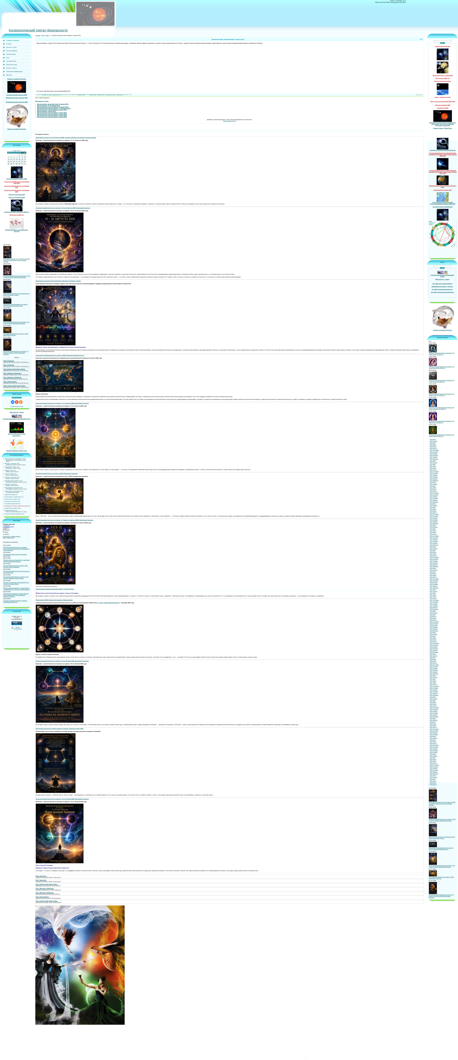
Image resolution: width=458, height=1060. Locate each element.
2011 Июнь (433, 466)
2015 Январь (433, 543)
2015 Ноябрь (433, 561)
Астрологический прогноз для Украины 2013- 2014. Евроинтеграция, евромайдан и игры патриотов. (16, 549)
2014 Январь (433, 521)
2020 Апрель (433, 656)
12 (11, 159)
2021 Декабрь (434, 691)
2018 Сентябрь (434, 622)
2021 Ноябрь (433, 689)
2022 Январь (433, 693)
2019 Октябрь (434, 645)
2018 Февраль (434, 609)
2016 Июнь (433, 573)
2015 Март (433, 546)
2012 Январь (433, 478)
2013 (43, 35)
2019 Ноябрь (433, 647)
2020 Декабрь (434, 670)
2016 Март (433, 568)
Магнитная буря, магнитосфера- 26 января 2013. (53, 107)
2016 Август (433, 577)
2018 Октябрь (434, 623)
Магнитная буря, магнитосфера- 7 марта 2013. (52, 114)
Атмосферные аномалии (12, 487)
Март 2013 (17, 150)
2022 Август (433, 706)
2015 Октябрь (434, 559)
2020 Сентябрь (434, 664)
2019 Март (433, 632)
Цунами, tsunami (10, 484)
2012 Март (433, 482)
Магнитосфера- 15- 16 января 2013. (48, 105)
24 (25, 161)
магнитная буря (101, 94)
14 (16, 159)
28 (16, 164)
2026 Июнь (433, 781)
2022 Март (433, 697)
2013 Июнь (433, 509)
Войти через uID (17, 397)
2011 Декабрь (434, 477)
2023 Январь (433, 715)
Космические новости (11, 508)
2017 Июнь (433, 595)
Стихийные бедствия (11, 503)
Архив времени (9, 510)
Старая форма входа (16, 406)
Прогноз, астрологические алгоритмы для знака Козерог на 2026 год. (441, 381)
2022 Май (432, 700)
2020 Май (432, 657)
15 (19, 159)
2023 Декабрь (434, 734)
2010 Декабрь (434, 455)
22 (19, 161)
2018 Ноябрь (433, 625)
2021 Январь (433, 672)
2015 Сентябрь (434, 557)
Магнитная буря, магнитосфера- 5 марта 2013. (52, 112)
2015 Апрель (433, 548)
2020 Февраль (434, 652)
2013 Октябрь (434, 516)
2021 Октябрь (434, 688)
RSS (404, 2)
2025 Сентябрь (434, 765)
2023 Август (433, 727)
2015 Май (432, 550)
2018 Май (432, 614)
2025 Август (433, 763)
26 (11, 164)
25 (8, 164)
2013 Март (433, 503)
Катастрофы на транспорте (13, 497)
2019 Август (433, 641)
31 (25, 164)
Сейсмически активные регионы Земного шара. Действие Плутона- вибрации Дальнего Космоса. (16, 595)
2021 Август (433, 684)
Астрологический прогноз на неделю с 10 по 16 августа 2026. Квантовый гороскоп (16, 276)
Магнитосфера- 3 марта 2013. (46, 111)
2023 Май (432, 722)
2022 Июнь (433, 702)
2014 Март (433, 525)
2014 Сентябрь (434, 536)
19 (11, 161)
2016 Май (432, 571)
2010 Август (433, 448)
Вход (400, 2)
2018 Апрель (433, 613)
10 (25, 157)
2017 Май (432, 593)
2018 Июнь (433, 616)
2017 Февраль (434, 588)
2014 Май (432, 529)
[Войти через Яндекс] (16, 402)
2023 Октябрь (434, 731)
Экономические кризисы (12, 480)
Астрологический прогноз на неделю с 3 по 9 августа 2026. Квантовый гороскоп (16, 322)
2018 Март (433, 611)
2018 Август (433, 620)
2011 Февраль (434, 459)
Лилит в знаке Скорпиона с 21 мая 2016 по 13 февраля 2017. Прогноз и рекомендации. (16, 588)
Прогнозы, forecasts (11, 501)
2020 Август (433, 663)
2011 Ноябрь (433, 475)
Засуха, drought (9, 474)
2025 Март (433, 754)
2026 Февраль (434, 774)
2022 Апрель (433, 698)
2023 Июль (433, 725)
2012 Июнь (433, 487)
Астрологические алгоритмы (13, 514)
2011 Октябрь (434, 473)
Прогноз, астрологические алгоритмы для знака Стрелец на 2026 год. (441, 394)
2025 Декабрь (434, 770)
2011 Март (433, 461)
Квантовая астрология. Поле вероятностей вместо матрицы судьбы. (16, 294)
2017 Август (433, 598)
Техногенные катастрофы (12, 491)
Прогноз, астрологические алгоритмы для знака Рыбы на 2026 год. (441, 353)
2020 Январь (433, 650)
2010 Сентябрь (434, 450)
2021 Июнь (433, 681)
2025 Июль (433, 761)
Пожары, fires (9, 470)
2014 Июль (433, 532)
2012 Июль (433, 489)
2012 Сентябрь (434, 493)
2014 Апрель (433, 527)
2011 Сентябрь (434, 471)
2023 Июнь (433, 723)
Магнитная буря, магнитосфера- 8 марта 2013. (52, 115)
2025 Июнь (433, 759)
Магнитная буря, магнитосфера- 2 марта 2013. (52, 110)
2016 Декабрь (434, 584)
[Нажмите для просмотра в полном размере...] (55, 201)
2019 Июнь (433, 638)
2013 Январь (433, 500)
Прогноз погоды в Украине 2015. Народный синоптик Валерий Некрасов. (16, 560)
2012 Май (432, 486)
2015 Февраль (434, 545)
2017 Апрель (433, 591)
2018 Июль (433, 618)
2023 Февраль (434, 716)
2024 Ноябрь (433, 749)
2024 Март (433, 736)
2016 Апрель (433, 570)
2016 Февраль (434, 566)
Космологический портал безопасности (38, 30)
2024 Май (432, 740)
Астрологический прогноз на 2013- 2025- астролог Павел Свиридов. (15, 566)
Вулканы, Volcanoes (11, 463)
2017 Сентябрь (434, 600)
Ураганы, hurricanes (11, 477)
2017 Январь (433, 586)
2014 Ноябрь (433, 539)
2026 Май (432, 779)
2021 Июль (433, 682)
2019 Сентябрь (434, 643)
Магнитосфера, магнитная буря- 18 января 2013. (53, 104)
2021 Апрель (433, 677)
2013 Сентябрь (434, 514)
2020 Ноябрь (433, 668)
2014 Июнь (433, 530)
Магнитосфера (92, 94)
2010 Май (432, 443)
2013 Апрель (433, 505)
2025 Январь (433, 752)
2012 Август (433, 491)
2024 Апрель (433, 738)
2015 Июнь (433, 552)
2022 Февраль (434, 695)
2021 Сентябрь (434, 686)
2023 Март (433, 718)
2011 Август (433, 470)
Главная (37, 35)
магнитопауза (119, 94)
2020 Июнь (433, 659)
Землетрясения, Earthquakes (13, 459)
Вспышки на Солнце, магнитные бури (16, 506)
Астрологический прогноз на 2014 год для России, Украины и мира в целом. (16, 577)
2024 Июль (433, 741)
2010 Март (433, 439)
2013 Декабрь (434, 520)
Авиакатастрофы (10, 494)
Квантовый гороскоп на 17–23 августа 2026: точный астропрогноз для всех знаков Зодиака (16, 260)
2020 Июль (433, 661)
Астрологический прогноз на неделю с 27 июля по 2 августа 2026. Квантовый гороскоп (15, 353)
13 (14, 159)
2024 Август (433, 743)
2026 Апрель (433, 777)
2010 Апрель (433, 441)
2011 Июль (433, 468)
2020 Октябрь (434, 666)
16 (22, 159)
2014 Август (433, 534)
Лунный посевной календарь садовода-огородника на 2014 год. (15, 601)
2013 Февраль (434, 502)
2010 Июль (433, 446)
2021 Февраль (434, 673)
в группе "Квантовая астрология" (109, 602)
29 (19, 164)
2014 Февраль (434, 523)
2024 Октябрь (434, 747)
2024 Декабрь (434, 750)
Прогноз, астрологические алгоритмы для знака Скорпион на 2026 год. (441, 408)
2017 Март (433, 589)
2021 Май (432, 679)
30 (22, 164)
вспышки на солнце (111, 94)
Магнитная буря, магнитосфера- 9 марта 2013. (52, 117)
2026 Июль (433, 782)
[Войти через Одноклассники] (21, 402)
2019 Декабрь (434, 648)
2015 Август (433, 555)
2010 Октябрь (434, 452)
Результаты (6, 536)
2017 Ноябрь (433, 604)
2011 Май (432, 464)
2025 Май (432, 757)
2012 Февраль (434, 480)
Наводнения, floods (10, 467)
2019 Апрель (433, 634)
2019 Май (432, 636)
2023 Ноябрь (433, 732)
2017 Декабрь (434, 605)
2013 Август (433, 512)
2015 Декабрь (434, 563)
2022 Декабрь (434, 713)
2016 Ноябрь (433, 582)
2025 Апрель (433, 756)
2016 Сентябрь (434, 579)
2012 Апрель (433, 484)
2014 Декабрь (434, 541)
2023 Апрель (433, 720)
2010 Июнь (433, 444)
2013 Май (432, 507)
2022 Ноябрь (433, 711)
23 (22, 161)
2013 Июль (433, 511)
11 (8, 159)
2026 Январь (433, 772)
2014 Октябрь (434, 537)
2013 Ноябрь (433, 518)
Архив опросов (15, 536)
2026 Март (433, 775)
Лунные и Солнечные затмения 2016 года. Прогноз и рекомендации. (16, 583)
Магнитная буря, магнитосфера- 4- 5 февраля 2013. (54, 108)
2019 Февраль (434, 630)
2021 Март (433, 675)
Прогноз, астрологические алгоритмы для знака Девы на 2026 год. (441, 435)
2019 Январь (433, 629)
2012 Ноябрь (433, 496)
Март (47, 35)
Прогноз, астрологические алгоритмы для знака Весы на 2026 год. (441, 421)
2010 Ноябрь (433, 453)
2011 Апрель (433, 462)
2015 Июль (433, 554)
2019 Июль (433, 639)
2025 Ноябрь (433, 768)
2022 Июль (433, 704)
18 (8, 161)
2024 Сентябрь (434, 745)
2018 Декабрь (434, 627)
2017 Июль (433, 596)
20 (14, 161)
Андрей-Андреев (81, 94)
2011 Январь (433, 457)
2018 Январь (433, 607)
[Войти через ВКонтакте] (12, 402)
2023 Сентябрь (434, 729)
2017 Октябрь (434, 602)
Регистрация (394, 2)
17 (25, 159)
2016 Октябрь (434, 580)
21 (16, 161)
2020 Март (433, 654)
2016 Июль (433, 575)
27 (14, 164)
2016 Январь (433, 564)
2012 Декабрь (434, 498)
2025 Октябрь (434, 766)
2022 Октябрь (434, 709)
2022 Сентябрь (434, 707)
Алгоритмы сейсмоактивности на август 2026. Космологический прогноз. (15, 305)
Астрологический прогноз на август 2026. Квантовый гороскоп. (15, 334)
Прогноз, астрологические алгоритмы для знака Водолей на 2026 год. (441, 367)
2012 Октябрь (434, 495)
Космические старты (11, 499)
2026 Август (433, 784)
